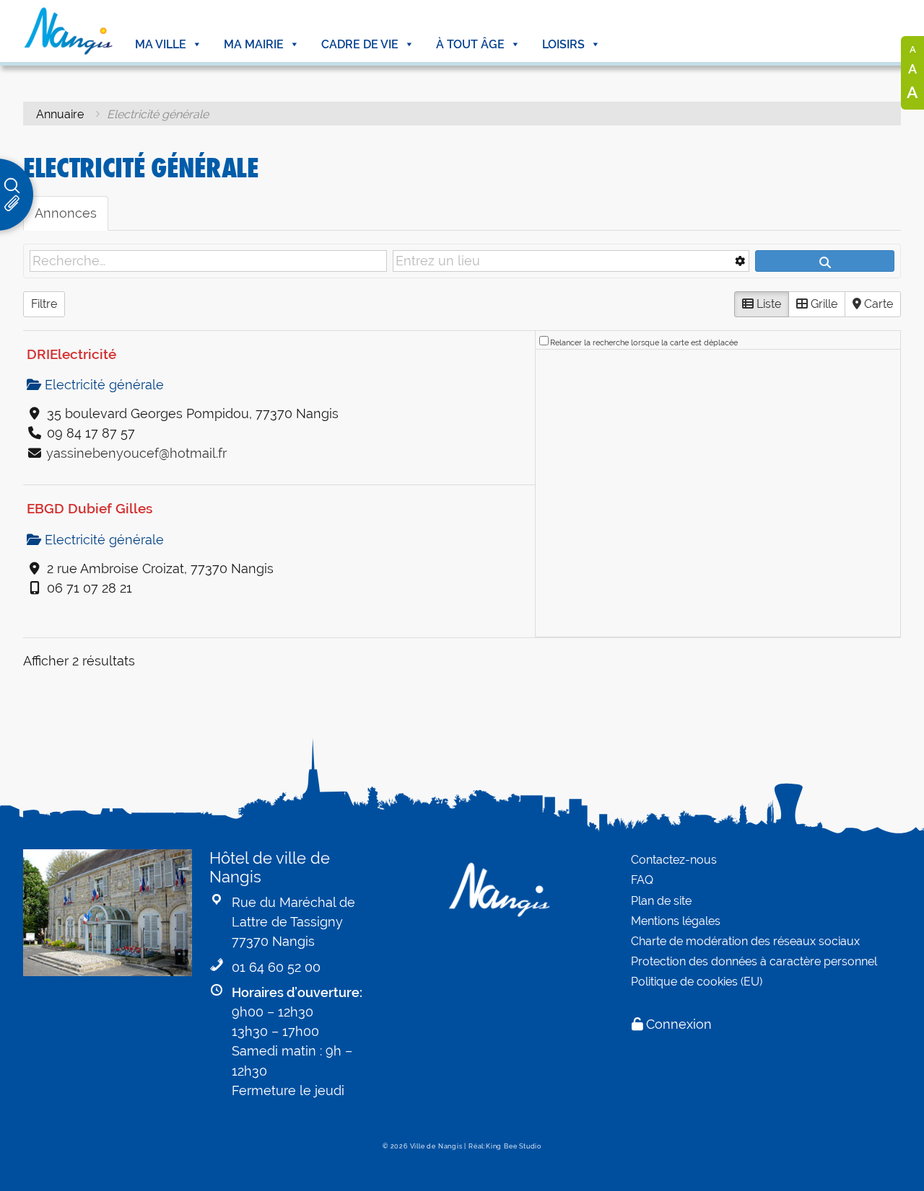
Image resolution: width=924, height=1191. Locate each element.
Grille (822, 304)
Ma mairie (254, 44)
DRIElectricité (71, 354)
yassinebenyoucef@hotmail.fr (136, 453)
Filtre (44, 304)
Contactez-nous (674, 860)
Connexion (679, 1024)
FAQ (642, 880)
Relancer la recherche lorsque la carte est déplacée (644, 342)
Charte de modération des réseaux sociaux (745, 941)
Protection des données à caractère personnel (754, 961)
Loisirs (563, 44)
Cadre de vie (359, 44)
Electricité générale (102, 384)
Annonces (66, 213)
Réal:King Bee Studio (504, 1146)
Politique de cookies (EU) (696, 981)
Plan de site (661, 901)
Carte (877, 304)
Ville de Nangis (436, 1146)
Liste (767, 304)
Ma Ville (160, 44)
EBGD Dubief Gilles (89, 508)
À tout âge (470, 44)
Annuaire (60, 114)
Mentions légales (675, 921)
